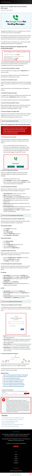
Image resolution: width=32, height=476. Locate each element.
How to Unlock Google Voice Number (12, 378)
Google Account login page (17, 336)
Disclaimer (16, 462)
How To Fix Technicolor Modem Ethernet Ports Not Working (12, 419)
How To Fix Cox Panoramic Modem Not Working (10, 426)
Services (16, 458)
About (16, 456)
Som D (7, 398)
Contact (16, 460)
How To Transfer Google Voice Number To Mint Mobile (16, 375)
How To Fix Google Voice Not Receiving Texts (14, 383)
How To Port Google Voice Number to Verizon (14, 379)
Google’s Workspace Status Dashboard (19, 115)
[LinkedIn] (14, 446)
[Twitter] (16, 446)
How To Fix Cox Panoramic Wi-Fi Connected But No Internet (12, 424)
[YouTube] (17, 446)
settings (18, 178)
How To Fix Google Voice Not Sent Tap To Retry (14, 384)
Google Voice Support (12, 365)
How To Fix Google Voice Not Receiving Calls (14, 386)
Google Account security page (11, 345)
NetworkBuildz (4, 1)
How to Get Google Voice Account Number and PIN (15, 376)
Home (16, 454)
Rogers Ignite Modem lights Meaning (8, 422)
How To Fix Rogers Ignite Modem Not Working (10, 421)
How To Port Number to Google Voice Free (13, 381)
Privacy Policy (14, 473)
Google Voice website (21, 193)
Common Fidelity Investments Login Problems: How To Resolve (13, 417)
